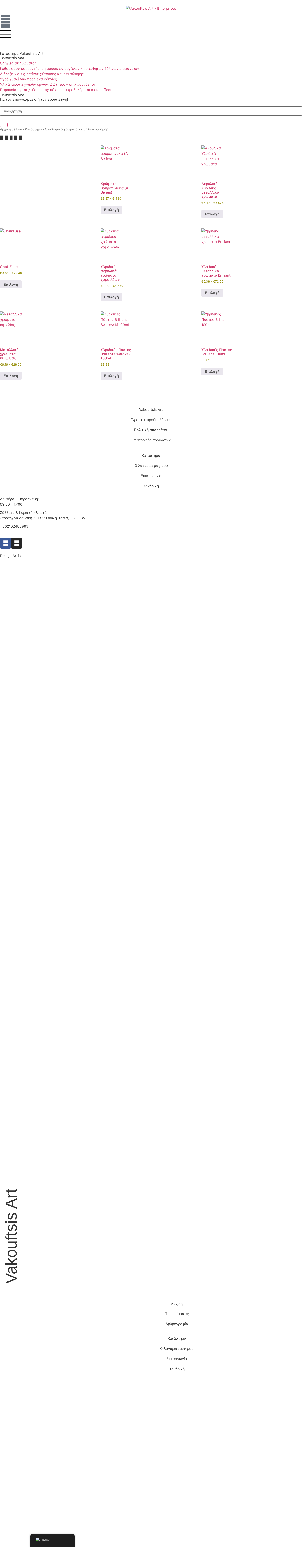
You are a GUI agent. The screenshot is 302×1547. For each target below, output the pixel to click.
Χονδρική (151, 486)
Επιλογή (111, 210)
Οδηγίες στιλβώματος (18, 63)
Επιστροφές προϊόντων (151, 440)
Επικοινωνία (151, 476)
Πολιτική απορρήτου (151, 430)
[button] (2, 137)
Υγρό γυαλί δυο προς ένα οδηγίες (28, 79)
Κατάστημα (33, 129)
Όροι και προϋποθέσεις (151, 419)
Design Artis (10, 555)
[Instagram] (16, 543)
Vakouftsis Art (151, 409)
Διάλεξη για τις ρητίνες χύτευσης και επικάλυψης (42, 74)
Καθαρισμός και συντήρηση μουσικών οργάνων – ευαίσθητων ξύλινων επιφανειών (69, 68)
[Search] (4, 125)
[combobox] (151, 111)
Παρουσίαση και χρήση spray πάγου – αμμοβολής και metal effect (55, 89)
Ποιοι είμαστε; (177, 1313)
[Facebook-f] (5, 543)
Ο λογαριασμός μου (151, 465)
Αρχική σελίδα (11, 129)
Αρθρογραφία (177, 1324)
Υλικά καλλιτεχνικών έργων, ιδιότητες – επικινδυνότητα (47, 84)
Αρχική (177, 1303)
